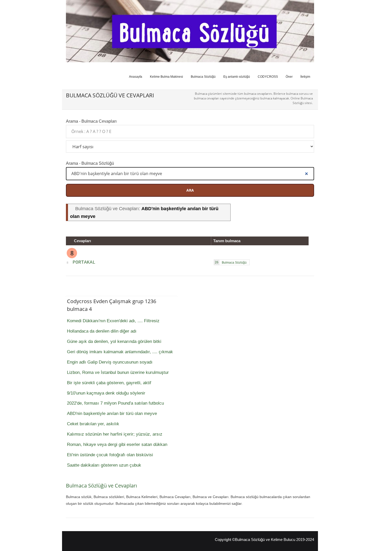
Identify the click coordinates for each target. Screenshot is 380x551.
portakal (84, 262)
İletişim (305, 76)
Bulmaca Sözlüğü (203, 76)
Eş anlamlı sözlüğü (236, 76)
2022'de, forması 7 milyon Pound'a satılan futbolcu (115, 403)
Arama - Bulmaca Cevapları (91, 121)
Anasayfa (135, 76)
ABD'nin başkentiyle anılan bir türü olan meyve (112, 413)
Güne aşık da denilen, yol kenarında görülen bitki (114, 341)
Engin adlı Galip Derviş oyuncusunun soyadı (110, 362)
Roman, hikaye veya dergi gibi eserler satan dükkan (117, 444)
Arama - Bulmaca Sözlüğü (90, 163)
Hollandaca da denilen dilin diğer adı (101, 331)
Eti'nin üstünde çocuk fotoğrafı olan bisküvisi (110, 454)
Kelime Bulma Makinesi (166, 76)
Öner (289, 76)
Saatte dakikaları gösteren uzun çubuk (104, 465)
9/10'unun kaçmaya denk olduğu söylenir (106, 393)
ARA (190, 190)
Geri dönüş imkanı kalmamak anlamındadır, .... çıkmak (120, 351)
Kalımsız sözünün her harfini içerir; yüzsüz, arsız (114, 434)
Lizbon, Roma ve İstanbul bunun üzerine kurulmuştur (118, 372)
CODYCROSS (268, 76)
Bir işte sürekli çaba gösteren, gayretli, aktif (109, 382)
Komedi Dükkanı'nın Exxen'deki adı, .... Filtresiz (113, 320)
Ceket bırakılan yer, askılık (93, 423)
